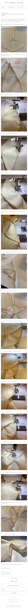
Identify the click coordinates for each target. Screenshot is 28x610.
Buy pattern (5, 573)
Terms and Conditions (14, 599)
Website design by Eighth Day (14, 606)
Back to (6, 568)
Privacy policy (14, 601)
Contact (14, 597)
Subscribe (14, 593)
